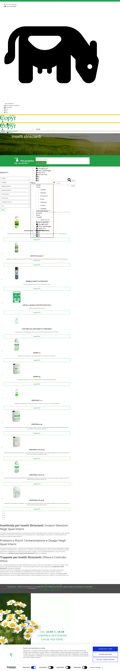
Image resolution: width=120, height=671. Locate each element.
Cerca (41, 162)
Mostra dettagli (95, 667)
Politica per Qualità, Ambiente (19, 588)
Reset (3, 209)
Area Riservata (57, 590)
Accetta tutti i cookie (105, 649)
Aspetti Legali (59, 588)
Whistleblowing (41, 588)
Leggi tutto (36, 239)
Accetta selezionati (105, 654)
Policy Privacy (51, 588)
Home (38, 129)
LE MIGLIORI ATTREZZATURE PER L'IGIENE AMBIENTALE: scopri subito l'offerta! (50, 0)
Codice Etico (6, 588)
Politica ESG (48, 590)
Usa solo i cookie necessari (105, 659)
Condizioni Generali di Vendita (73, 588)
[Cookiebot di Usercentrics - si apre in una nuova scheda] (11, 667)
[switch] (50, 667)
